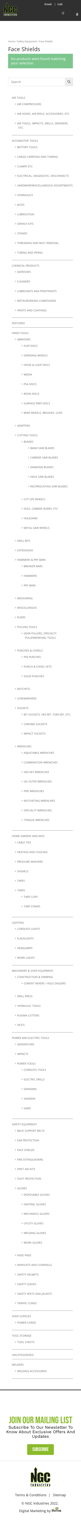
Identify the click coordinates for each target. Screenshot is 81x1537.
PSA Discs (30, 384)
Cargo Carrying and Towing (37, 156)
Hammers (30, 576)
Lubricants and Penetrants (37, 291)
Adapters (23, 425)
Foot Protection (29, 1178)
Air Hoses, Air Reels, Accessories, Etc (43, 113)
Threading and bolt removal (38, 243)
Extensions (25, 550)
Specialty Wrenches (38, 810)
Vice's (21, 1025)
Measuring (25, 598)
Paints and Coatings (32, 310)
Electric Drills (34, 1079)
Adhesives (24, 272)
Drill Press (25, 996)
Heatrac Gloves (35, 1204)
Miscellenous (27, 607)
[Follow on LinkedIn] (46, 1523)
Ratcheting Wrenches (39, 800)
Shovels (22, 871)
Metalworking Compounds (36, 300)
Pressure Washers (30, 861)
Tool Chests (25, 1342)
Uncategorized (23, 1355)
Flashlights (25, 938)
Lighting (18, 922)
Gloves (22, 1188)
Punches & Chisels (30, 650)
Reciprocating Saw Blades (49, 486)
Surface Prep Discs (37, 403)
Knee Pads (24, 1255)
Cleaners (23, 281)
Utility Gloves (34, 1223)
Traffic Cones (27, 1303)
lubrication (25, 214)
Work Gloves (33, 1242)
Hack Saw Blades (42, 476)
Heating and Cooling (32, 852)
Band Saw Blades (42, 448)
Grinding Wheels (36, 355)
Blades (28, 441)
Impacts (22, 1054)
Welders (18, 1364)
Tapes (21, 880)
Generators (25, 1044)
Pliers (21, 617)
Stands (22, 233)
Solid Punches (34, 676)
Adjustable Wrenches (39, 753)
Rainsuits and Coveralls (34, 1265)
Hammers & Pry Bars (31, 560)
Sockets (23, 708)
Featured (18, 323)
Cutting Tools (27, 435)
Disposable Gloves (37, 1194)
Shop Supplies (21, 1316)
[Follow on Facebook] (35, 1523)
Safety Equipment (27, 41)
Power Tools (26, 1063)
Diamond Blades (41, 467)
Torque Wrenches (37, 820)
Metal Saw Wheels (37, 528)
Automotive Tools (25, 140)
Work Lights (26, 957)
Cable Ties (24, 842)
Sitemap (59, 1495)
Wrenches (24, 746)
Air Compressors (29, 104)
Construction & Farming (35, 977)
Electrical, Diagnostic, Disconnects (43, 176)
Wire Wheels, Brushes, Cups (43, 413)
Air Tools (18, 97)
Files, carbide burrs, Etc (41, 508)
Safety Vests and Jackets (34, 1293)
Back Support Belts (31, 1130)
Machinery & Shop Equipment (32, 970)
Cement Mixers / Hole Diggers (45, 983)
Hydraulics (25, 195)
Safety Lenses (26, 1284)
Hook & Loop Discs (37, 365)
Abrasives (24, 339)
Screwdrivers (27, 698)
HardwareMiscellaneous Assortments (45, 185)
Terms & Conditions (31, 1495)
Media (28, 374)
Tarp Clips (31, 897)
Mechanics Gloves (37, 1213)
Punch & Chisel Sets (38, 666)
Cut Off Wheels (34, 499)
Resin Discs (31, 393)
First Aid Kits (26, 1169)
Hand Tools (20, 333)
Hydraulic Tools (29, 1006)
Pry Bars (30, 585)
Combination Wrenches (41, 762)
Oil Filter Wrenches (38, 781)
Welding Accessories (32, 1371)
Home (11, 41)
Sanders (30, 1098)
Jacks (20, 204)
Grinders (30, 1089)
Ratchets (23, 689)
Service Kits (25, 223)
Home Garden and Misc (28, 836)
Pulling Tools (27, 627)
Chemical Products (25, 265)
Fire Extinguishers (30, 1159)
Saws (27, 1108)
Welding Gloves (35, 1233)
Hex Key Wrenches (36, 772)
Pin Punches (32, 657)
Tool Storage (21, 1335)
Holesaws (31, 518)
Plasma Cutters (28, 1015)
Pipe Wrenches (34, 791)
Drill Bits (23, 540)
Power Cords (26, 1322)
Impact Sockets (35, 733)
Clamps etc (25, 166)
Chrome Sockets (35, 724)
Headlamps (25, 948)
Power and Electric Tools (30, 1038)
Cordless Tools (35, 1070)
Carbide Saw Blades (44, 457)
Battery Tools (27, 147)
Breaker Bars (33, 566)
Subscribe (40, 1449)
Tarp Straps (32, 906)
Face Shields (25, 1150)
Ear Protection (28, 1140)
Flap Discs (31, 346)
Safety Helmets (28, 1274)
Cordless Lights (28, 929)
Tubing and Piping (30, 252)
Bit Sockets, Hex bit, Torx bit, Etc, (47, 714)
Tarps (21, 890)
